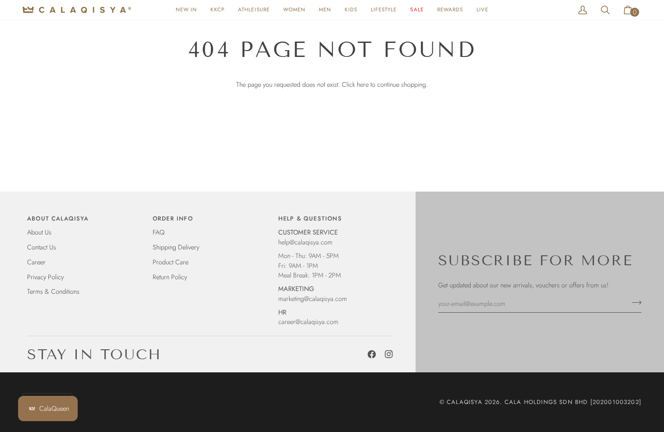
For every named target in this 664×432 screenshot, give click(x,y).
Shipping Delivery (176, 247)
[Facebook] (372, 354)
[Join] (634, 302)
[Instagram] (389, 354)
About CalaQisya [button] (58, 218)
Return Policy (170, 277)
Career (36, 262)
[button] (294, 10)
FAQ (158, 232)
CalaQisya (464, 402)
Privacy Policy (45, 277)
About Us (39, 232)
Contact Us (41, 247)
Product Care (170, 262)
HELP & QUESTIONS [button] (310, 218)
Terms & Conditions (53, 291)
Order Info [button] (173, 218)
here (363, 84)
